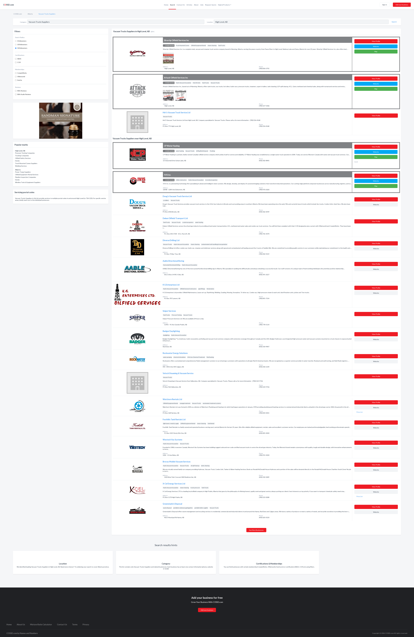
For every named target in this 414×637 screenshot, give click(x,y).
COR (19, 62)
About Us (21, 624)
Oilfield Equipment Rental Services (26, 174)
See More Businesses (256, 530)
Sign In (384, 5)
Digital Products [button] (224, 5)
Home (166, 5)
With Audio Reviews (24, 94)
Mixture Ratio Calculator (41, 624)
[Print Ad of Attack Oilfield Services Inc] (168, 95)
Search (172, 5)
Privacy (86, 624)
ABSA (19, 59)
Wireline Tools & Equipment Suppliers (27, 182)
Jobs (201, 5)
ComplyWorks (22, 73)
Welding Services (21, 166)
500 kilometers (22, 48)
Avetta (19, 80)
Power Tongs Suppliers (23, 172)
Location (210, 22)
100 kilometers (22, 44)
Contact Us (181, 5)
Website (376, 46)
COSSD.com (17, 14)
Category (23, 22)
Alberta (30, 14)
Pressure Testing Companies (25, 153)
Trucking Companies (22, 155)
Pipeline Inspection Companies (25, 177)
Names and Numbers (29, 633)
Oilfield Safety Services (23, 158)
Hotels (17, 161)
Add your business (402, 5)
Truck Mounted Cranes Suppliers (26, 163)
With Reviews (22, 91)
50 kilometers (21, 41)
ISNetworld (21, 76)
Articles (189, 5)
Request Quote (210, 5)
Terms (75, 624)
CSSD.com (8, 5)
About (196, 5)
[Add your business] (207, 607)
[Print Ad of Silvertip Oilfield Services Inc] (168, 58)
